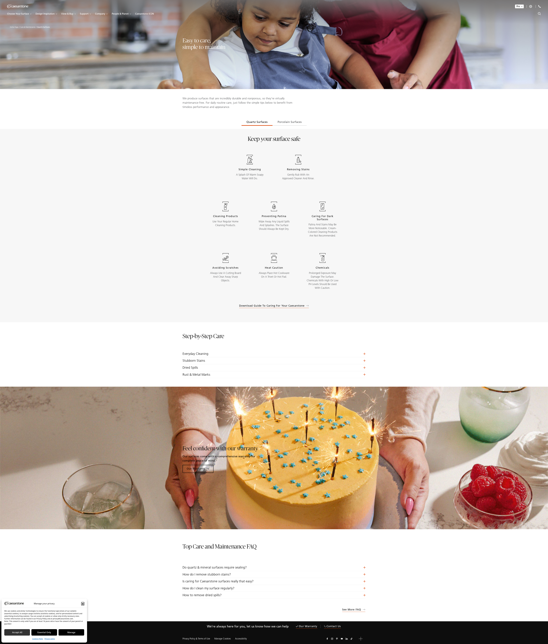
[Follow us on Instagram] (332, 639)
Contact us (334, 626)
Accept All (17, 632)
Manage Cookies (222, 638)
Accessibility (241, 638)
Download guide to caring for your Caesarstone (272, 305)
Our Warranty (196, 468)
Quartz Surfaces (257, 122)
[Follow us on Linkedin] (347, 639)
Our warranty (308, 626)
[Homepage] (18, 6)
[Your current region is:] (531, 6)
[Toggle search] (539, 13)
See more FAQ (351, 609)
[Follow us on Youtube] (342, 639)
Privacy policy (50, 639)
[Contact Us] (539, 6)
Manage (71, 632)
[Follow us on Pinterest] (337, 639)
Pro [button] (518, 6)
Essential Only (44, 632)
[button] (82, 603)
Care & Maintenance (27, 27)
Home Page (14, 27)
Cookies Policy (37, 639)
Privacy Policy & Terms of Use (196, 638)
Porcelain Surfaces (290, 122)
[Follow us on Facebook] (327, 639)
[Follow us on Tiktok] (351, 639)
